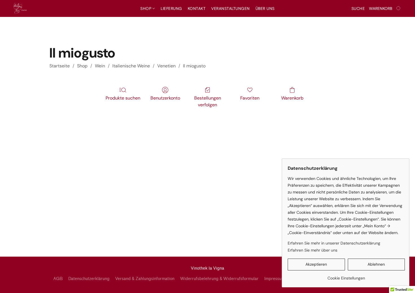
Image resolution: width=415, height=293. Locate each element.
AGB (58, 278)
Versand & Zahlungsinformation (144, 278)
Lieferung (171, 8)
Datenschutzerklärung (89, 278)
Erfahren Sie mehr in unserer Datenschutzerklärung (334, 243)
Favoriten (249, 98)
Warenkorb (292, 98)
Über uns (265, 8)
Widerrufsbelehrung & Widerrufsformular (219, 278)
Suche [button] (358, 8)
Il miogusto (194, 66)
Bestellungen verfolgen (207, 101)
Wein (100, 66)
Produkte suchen (123, 98)
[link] (346, 275)
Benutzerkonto (165, 98)
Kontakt (197, 8)
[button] (20, 8)
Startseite (59, 66)
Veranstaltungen (230, 8)
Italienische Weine (131, 66)
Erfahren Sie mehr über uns (312, 250)
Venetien (166, 66)
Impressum (274, 278)
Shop (146, 8)
